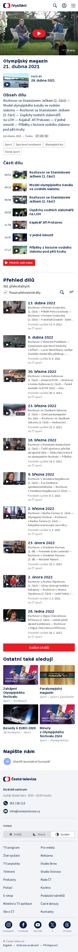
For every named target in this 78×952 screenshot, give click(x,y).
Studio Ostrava (51, 871)
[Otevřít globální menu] (73, 5)
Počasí (7, 887)
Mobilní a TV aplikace (17, 904)
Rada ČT (46, 879)
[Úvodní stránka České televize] (20, 779)
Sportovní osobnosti (28, 144)
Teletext (9, 871)
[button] (39, 33)
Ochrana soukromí (27, 945)
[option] (15, 834)
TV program (11, 847)
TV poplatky (11, 863)
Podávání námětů (53, 896)
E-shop (8, 896)
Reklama (47, 855)
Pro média (48, 847)
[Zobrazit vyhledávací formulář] (55, 5)
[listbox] (39, 834)
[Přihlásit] (64, 5)
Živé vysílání (11, 855)
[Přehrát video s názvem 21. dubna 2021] (39, 33)
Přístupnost (50, 945)
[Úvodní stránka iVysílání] (15, 5)
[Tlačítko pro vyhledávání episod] (62, 292)
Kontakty (47, 912)
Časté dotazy (49, 904)
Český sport (12, 151)
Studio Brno (49, 863)
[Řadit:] (71, 292)
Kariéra (46, 887)
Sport (8, 144)
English (7, 945)
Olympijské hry (54, 144)
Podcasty (9, 879)
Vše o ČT (9, 912)
